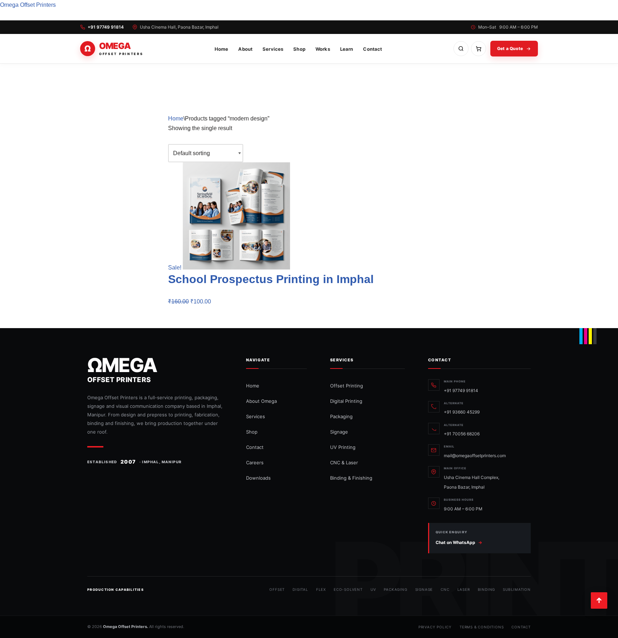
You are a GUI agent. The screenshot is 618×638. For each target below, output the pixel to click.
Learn (346, 49)
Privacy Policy (435, 627)
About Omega (261, 401)
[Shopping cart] (478, 48)
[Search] (461, 48)
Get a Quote (510, 48)
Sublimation (517, 589)
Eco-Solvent (348, 589)
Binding (486, 589)
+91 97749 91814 (106, 27)
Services (273, 49)
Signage (339, 432)
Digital (300, 589)
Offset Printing (346, 386)
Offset (277, 589)
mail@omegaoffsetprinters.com (475, 455)
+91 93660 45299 (462, 412)
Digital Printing (346, 401)
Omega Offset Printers (28, 5)
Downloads (258, 478)
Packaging (341, 416)
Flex (321, 589)
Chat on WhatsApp (459, 542)
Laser (463, 589)
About (245, 49)
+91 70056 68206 (462, 433)
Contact (372, 49)
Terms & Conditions (482, 627)
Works (322, 49)
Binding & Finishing (351, 478)
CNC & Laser (344, 462)
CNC (445, 589)
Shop (299, 49)
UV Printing (342, 447)
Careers (255, 462)
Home (222, 49)
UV (373, 589)
